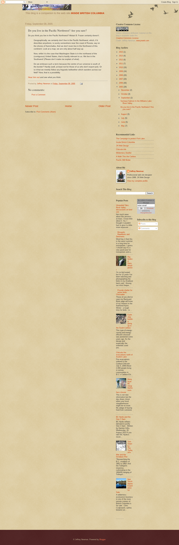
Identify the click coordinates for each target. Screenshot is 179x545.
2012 (121, 60)
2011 (121, 64)
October (124, 94)
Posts (143, 224)
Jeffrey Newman (137, 171)
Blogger (102, 539)
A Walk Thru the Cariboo (126, 156)
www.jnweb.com (142, 41)
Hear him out (34, 77)
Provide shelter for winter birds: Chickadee (124, 292)
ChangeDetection (146, 212)
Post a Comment (38, 95)
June (123, 122)
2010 (121, 67)
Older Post (104, 106)
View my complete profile (137, 181)
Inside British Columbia (125, 142)
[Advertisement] (148, 277)
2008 (121, 75)
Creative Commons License (127, 38)
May (123, 126)
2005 (121, 87)
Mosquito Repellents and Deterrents (122, 234)
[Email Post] (81, 84)
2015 (121, 52)
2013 (121, 56)
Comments (145, 228)
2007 (121, 79)
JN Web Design (122, 146)
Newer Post (31, 106)
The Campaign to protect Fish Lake (130, 139)
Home (68, 106)
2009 (121, 71)
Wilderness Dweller (123, 153)
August (124, 114)
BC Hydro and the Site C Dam (123, 418)
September (125, 98)
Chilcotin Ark (121, 149)
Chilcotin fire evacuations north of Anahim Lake (124, 354)
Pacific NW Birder (123, 160)
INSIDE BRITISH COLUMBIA (87, 13)
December (125, 90)
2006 (121, 83)
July (123, 118)
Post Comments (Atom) (46, 112)
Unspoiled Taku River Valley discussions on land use (124, 208)
